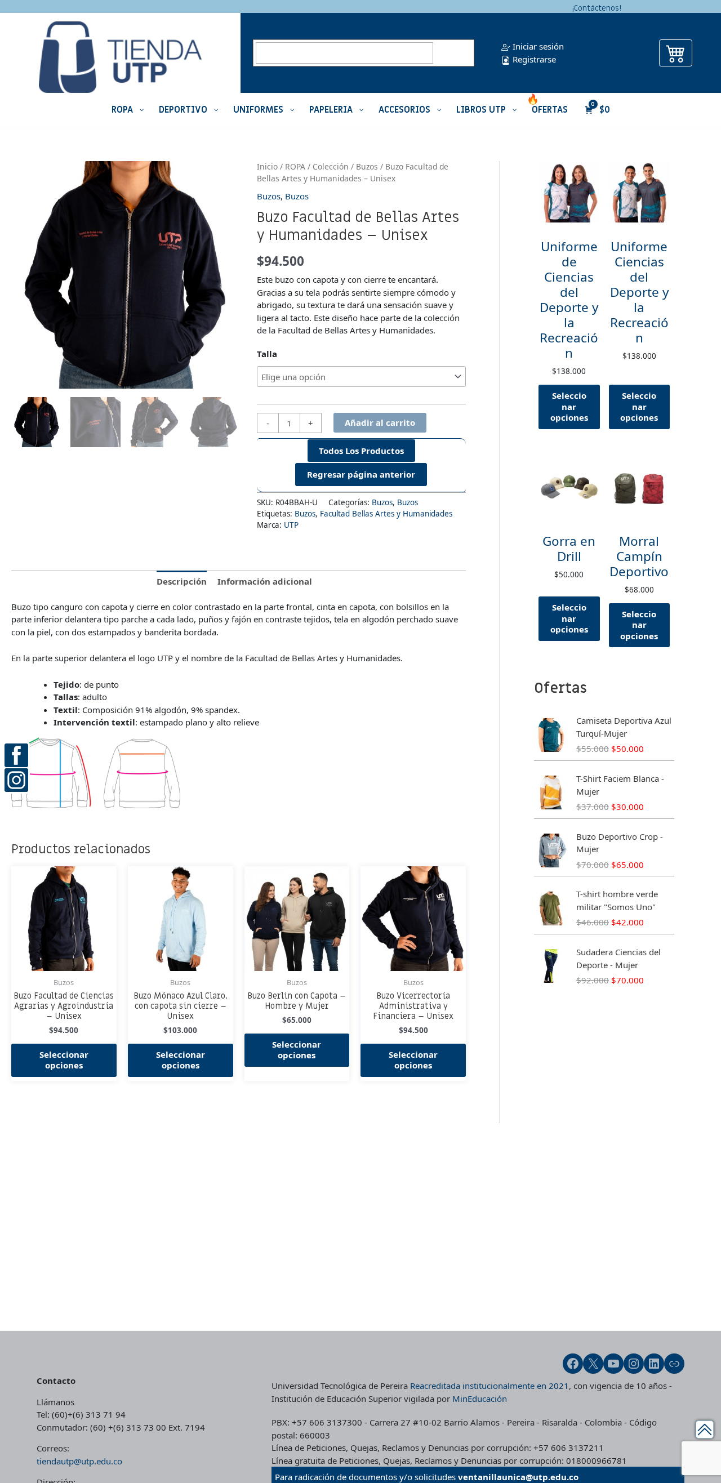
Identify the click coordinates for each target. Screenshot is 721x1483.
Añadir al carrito (380, 422)
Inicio (267, 166)
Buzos (367, 166)
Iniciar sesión (537, 46)
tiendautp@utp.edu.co (79, 1461)
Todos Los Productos (361, 450)
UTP (291, 525)
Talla (267, 353)
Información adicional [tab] (264, 581)
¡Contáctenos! (596, 8)
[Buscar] (455, 53)
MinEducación (479, 1398)
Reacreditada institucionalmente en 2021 (489, 1385)
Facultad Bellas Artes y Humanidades (386, 514)
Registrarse (533, 59)
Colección (331, 166)
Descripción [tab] (182, 581)
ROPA (295, 166)
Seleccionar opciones (63, 1060)
